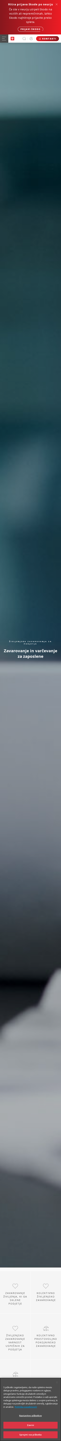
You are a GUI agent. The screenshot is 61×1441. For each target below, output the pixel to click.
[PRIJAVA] (31, 38)
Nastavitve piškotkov (30, 1415)
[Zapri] (57, 1382)
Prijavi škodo (30, 29)
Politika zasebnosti (26, 1406)
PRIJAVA (31, 38)
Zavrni (30, 1425)
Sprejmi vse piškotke (30, 1434)
